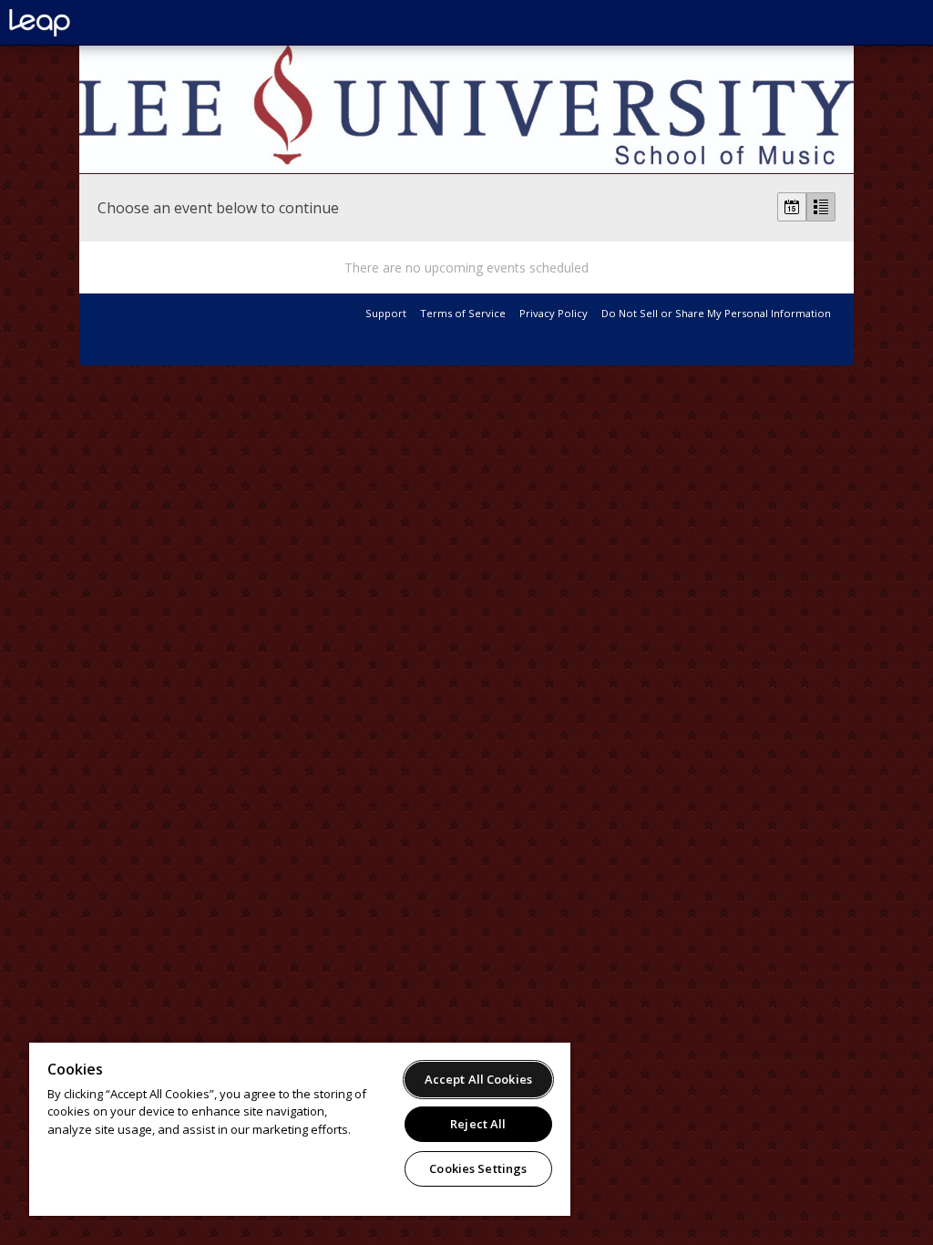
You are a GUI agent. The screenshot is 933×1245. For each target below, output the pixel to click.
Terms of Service (463, 313)
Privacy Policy (553, 313)
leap (100, 22)
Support (385, 313)
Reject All (478, 1124)
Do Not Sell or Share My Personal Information (716, 313)
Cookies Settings (478, 1168)
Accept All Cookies (478, 1079)
